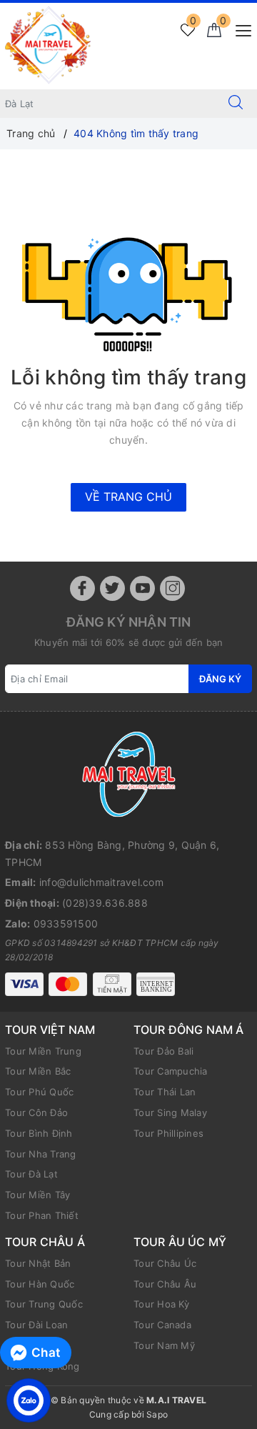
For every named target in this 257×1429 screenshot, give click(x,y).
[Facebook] (82, 588)
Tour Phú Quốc (39, 1091)
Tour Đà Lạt (31, 1174)
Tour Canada (162, 1324)
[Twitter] (112, 588)
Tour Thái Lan (164, 1091)
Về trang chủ (128, 496)
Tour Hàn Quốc (39, 1284)
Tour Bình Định (39, 1133)
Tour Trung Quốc (44, 1304)
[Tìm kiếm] (235, 103)
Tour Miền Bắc (38, 1071)
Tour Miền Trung (43, 1051)
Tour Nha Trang (40, 1154)
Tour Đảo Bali (163, 1051)
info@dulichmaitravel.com (101, 882)
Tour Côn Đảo (36, 1112)
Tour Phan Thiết (42, 1215)
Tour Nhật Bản (38, 1263)
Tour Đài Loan (36, 1324)
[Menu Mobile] (239, 29)
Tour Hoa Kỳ (161, 1304)
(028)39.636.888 (105, 903)
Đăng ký (220, 678)
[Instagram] (172, 588)
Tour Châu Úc (164, 1263)
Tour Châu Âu (164, 1284)
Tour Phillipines (168, 1133)
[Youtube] (142, 588)
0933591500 (66, 923)
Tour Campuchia (170, 1071)
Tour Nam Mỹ (164, 1345)
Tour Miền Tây (37, 1194)
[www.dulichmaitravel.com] (48, 45)
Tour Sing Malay (170, 1112)
